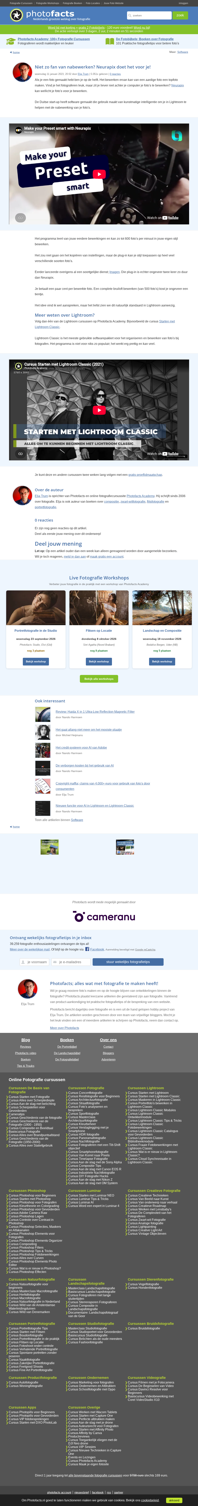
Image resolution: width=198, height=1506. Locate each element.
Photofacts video (25, 1053)
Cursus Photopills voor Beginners (32, 1412)
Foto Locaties (93, 3)
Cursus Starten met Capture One (90, 1415)
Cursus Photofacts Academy (87, 1460)
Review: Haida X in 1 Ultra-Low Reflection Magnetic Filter (95, 711)
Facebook (97, 949)
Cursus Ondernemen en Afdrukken (92, 1386)
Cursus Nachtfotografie (84, 1141)
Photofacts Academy (140, 496)
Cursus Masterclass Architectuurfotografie (82, 1118)
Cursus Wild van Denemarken (29, 1312)
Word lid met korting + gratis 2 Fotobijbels (76, 27)
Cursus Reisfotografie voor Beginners (94, 1096)
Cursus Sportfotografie (83, 1113)
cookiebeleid (150, 1500)
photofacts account (59, 1492)
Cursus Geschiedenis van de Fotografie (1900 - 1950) (28, 1123)
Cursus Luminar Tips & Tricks (88, 1199)
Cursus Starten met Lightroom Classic (154, 1096)
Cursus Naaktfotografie (24, 1359)
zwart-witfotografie (132, 501)
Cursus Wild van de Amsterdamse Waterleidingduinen (32, 1306)
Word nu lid (141, 27)
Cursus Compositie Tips (84, 1165)
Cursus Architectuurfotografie (88, 1099)
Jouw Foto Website (114, 3)
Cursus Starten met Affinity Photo (90, 1429)
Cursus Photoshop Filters (26, 1247)
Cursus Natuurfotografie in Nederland (34, 1301)
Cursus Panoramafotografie (87, 1138)
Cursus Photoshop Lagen (26, 1216)
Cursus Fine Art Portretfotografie (31, 1370)
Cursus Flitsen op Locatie (26, 1342)
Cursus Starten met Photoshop (30, 1199)
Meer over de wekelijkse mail (30, 949)
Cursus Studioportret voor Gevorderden (95, 1331)
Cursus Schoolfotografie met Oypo (91, 1389)
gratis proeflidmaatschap (145, 474)
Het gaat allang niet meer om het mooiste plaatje (89, 729)
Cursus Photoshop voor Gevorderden (34, 1209)
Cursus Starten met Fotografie (29, 1096)
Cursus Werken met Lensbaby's (149, 1209)
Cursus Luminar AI (81, 1202)
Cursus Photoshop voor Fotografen (33, 1202)
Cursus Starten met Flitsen (27, 1331)
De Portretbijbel (67, 1046)
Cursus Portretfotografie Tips (28, 1328)
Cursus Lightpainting (142, 1226)
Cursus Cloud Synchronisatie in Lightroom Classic (149, 1160)
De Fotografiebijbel (67, 1059)
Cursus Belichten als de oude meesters (95, 1338)
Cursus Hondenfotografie (145, 1287)
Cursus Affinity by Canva (85, 1433)
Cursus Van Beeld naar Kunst (148, 1199)
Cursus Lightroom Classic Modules (152, 1110)
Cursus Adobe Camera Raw (28, 1212)
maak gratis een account (106, 556)
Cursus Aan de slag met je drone (90, 1422)
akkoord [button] (174, 1500)
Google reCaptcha (145, 949)
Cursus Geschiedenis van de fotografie (35, 1117)
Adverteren (108, 1059)
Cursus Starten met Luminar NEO (91, 1195)
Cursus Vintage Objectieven (147, 1233)
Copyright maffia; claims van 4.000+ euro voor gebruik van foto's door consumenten (103, 786)
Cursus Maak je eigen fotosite (88, 1464)
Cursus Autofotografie (23, 1382)
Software (182, 51)
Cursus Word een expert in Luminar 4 (93, 1206)
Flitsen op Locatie (99, 630)
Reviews (25, 1046)
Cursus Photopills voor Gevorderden (34, 1415)
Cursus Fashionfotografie (85, 1342)
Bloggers (108, 1053)
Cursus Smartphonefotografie (88, 1151)
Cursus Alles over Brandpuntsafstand (34, 1135)
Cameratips (17, 1114)
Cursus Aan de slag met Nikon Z (90, 1179)
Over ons (108, 1040)
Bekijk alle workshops (99, 678)
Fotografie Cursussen (21, 3)
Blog (25, 1040)
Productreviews (79, 1436)
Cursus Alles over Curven (26, 1258)
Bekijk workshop (36, 661)
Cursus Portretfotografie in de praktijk (34, 1338)
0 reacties (115, 74)
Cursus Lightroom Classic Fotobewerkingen (145, 1125)
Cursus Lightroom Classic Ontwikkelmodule (145, 1115)
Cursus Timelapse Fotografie (88, 1158)
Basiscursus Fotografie (24, 1131)
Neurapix (177, 85)
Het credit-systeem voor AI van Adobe (81, 747)
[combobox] (149, 15)
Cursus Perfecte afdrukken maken (91, 1419)
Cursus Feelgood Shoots (26, 1366)
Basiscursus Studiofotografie (88, 1335)
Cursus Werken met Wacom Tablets (92, 1412)
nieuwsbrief (81, 1492)
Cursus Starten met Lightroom (148, 1092)
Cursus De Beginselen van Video (151, 1386)
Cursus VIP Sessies (82, 1446)
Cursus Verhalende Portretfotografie (33, 1349)
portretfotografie (45, 507)
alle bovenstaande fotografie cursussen (95, 1475)
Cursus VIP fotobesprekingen (29, 1419)
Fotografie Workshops (47, 3)
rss (109, 1492)
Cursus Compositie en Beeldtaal (31, 1128)
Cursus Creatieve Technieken (148, 1195)
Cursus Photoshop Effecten (27, 1271)
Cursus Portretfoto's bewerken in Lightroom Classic (150, 1105)
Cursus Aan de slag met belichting (32, 1103)
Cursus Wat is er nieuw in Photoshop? (35, 1268)
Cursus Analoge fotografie (145, 1223)
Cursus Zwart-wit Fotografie (147, 1219)
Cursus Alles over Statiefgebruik (31, 1145)
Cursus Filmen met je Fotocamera (151, 1382)
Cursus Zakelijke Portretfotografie (32, 1363)
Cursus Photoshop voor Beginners (32, 1195)
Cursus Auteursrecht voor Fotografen (93, 1426)
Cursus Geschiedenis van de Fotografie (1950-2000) (28, 1140)
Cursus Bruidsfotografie (144, 1328)
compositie (111, 501)
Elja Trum (83, 74)
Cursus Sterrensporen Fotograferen (92, 1302)
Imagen (114, 272)
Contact (108, 1046)
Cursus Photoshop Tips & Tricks (31, 1251)
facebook (98, 1492)
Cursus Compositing (23, 1244)
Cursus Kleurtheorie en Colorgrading (34, 1206)
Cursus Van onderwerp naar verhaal (152, 1202)
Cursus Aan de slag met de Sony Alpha (95, 1162)
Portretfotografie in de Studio (36, 630)
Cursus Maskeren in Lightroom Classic (154, 1099)
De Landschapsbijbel (67, 1053)
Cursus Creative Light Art (145, 1230)
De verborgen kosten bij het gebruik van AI (85, 765)
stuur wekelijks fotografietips (128, 962)
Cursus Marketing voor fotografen (91, 1382)
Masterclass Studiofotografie (87, 1328)
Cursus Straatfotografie (84, 1103)
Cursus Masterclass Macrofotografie (33, 1291)
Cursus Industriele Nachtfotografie (91, 1172)
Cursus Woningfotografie (26, 1386)
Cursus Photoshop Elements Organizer (35, 1240)
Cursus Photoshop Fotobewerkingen (34, 1254)
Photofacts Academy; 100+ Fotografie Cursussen (54, 39)
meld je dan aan (75, 556)
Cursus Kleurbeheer (82, 1124)
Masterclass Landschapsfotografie (91, 1288)
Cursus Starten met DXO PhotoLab (33, 1422)
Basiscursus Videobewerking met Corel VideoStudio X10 (151, 1398)
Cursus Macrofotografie (25, 1298)
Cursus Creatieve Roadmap (147, 1206)
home (16, 52)
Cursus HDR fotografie (83, 1134)
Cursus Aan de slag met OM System (93, 1183)
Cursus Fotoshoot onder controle (31, 1345)
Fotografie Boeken (72, 3)
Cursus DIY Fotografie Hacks (88, 1176)
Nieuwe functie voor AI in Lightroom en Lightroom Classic (95, 805)
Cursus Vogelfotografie (143, 1284)
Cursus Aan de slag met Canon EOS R (94, 1169)
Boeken (26, 1059)
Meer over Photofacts (64, 1028)
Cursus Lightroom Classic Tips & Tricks (155, 1120)
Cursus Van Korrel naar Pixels (89, 1155)
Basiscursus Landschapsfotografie (91, 1291)
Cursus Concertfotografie (85, 1092)
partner (118, 1492)
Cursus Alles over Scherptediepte (32, 1100)
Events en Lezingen (82, 1457)
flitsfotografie (155, 501)
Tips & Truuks (25, 1065)
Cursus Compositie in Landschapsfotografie (83, 1307)
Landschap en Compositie (162, 630)
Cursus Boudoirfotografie (26, 1335)
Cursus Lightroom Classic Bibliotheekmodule (145, 1139)
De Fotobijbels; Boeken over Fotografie (145, 39)
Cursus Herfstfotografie (24, 1294)
